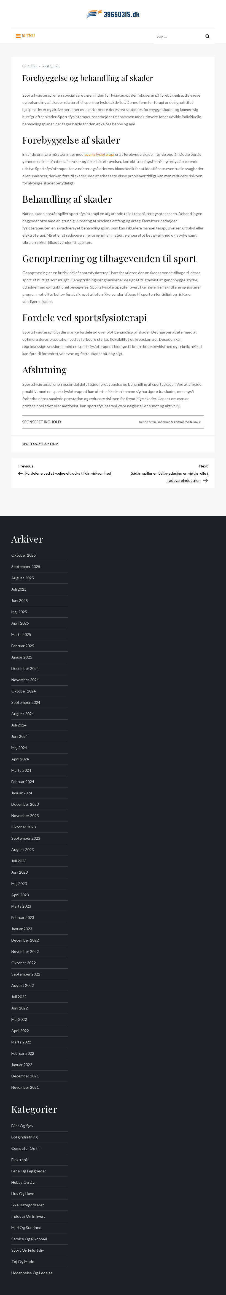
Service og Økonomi (29, 1238)
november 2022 (25, 951)
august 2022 (22, 985)
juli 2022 (18, 996)
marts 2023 (21, 906)
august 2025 (22, 577)
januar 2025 (21, 657)
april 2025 (20, 623)
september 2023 (25, 838)
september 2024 (25, 702)
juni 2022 (19, 1008)
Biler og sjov (22, 1125)
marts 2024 (21, 770)
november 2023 (25, 815)
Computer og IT (25, 1148)
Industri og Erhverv (28, 1216)
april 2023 (20, 894)
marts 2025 (21, 634)
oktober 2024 (23, 691)
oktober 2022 (23, 962)
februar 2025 (22, 645)
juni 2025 (19, 600)
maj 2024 (19, 747)
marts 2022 (21, 1042)
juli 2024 (18, 725)
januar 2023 (21, 928)
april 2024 (20, 759)
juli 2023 (18, 860)
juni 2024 (19, 736)
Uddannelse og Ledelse (32, 1272)
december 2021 (25, 1076)
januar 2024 (21, 793)
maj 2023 (19, 883)
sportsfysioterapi (99, 154)
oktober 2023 (23, 826)
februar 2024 (22, 781)
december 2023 (25, 804)
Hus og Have (22, 1193)
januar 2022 (21, 1064)
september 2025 (25, 566)
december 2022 (25, 940)
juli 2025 (18, 589)
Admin (32, 66)
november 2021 (25, 1087)
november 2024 (25, 679)
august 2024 (22, 713)
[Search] (207, 36)
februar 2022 (22, 1053)
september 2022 (25, 974)
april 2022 (20, 1030)
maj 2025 (19, 611)
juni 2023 (19, 872)
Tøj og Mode (22, 1261)
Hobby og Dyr (23, 1182)
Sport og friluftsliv (40, 444)
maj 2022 (19, 1019)
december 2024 (25, 668)
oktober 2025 (23, 555)
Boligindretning (24, 1137)
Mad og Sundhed (26, 1227)
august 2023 (22, 849)
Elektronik (20, 1159)
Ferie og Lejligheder (28, 1171)
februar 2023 (22, 917)
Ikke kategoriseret (27, 1204)
